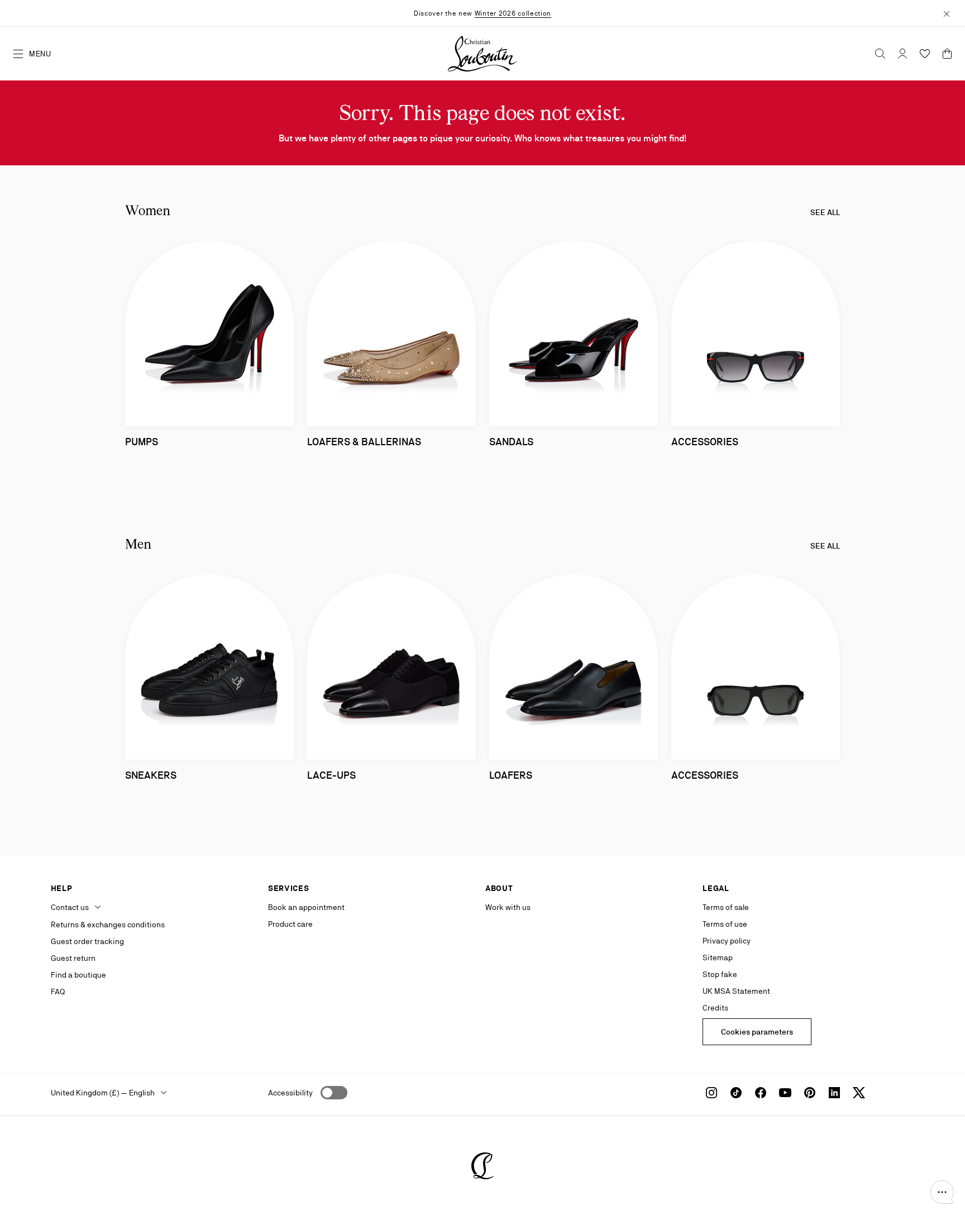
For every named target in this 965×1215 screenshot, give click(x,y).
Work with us (508, 907)
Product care (290, 923)
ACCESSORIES (704, 441)
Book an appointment (306, 907)
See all (825, 212)
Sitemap (718, 957)
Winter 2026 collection (513, 13)
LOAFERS (510, 775)
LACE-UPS (331, 775)
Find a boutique (78, 974)
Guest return (73, 958)
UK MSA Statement (736, 991)
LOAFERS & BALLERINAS (364, 441)
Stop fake (720, 974)
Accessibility (290, 1092)
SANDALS (511, 441)
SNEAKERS (150, 775)
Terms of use (725, 923)
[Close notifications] (946, 13)
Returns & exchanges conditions (108, 924)
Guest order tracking (87, 941)
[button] (942, 1192)
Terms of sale (726, 907)
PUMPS (141, 441)
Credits (715, 1007)
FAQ (58, 991)
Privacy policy (727, 940)
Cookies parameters (757, 1031)
